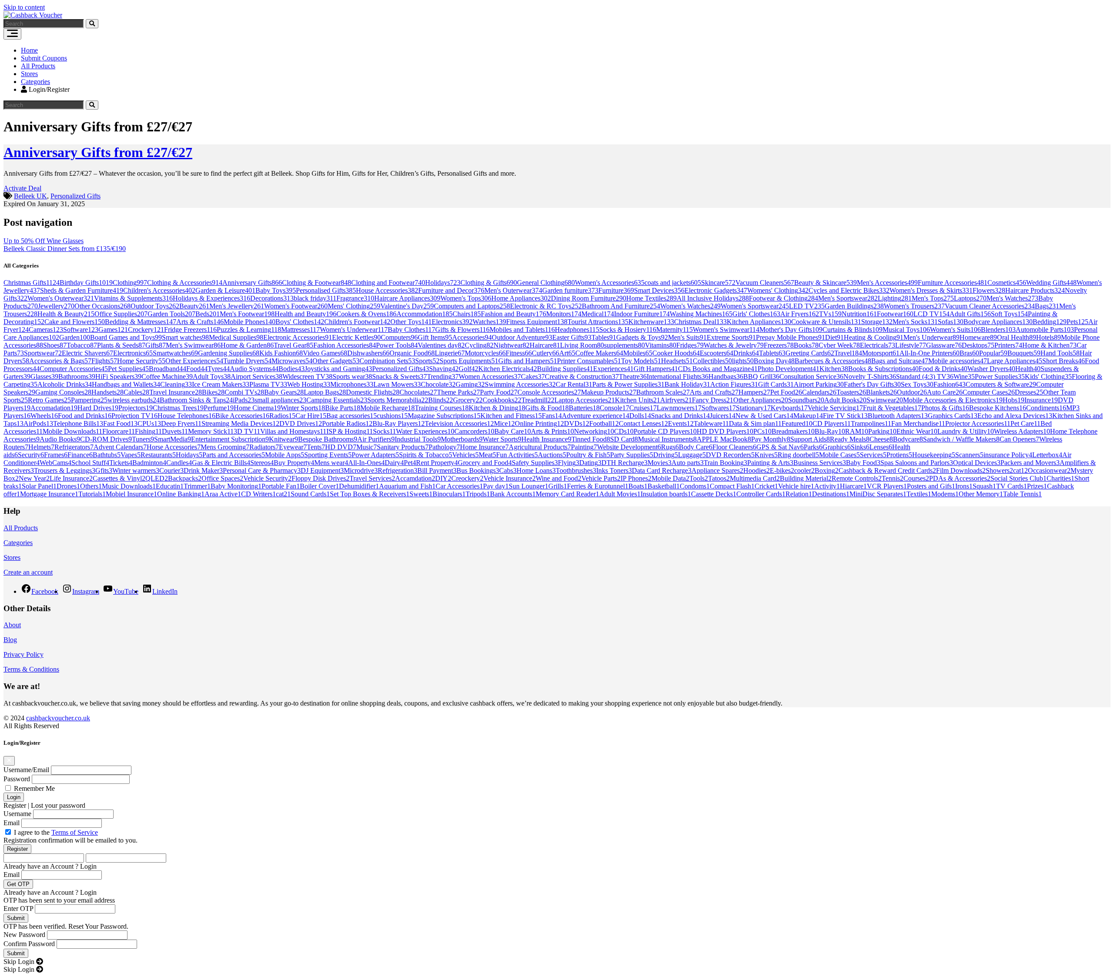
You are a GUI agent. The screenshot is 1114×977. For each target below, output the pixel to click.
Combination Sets (387, 361)
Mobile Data (670, 478)
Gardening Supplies (228, 353)
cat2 (283, 494)
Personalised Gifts (326, 290)
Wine (964, 376)
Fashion (949, 384)
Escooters (716, 353)
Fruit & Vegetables (892, 408)
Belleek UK (30, 196)
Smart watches (185, 337)
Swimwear (884, 400)
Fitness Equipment (536, 321)
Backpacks (184, 478)
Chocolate (438, 384)
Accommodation (424, 314)
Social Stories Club (1018, 478)
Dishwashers (368, 353)
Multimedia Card (755, 478)
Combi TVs (244, 392)
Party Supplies (631, 454)
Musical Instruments (667, 439)
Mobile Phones (249, 321)
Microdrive (361, 470)
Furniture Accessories (952, 282)
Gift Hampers (656, 368)
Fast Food (120, 423)
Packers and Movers (1030, 462)
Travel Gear (293, 345)
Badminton (149, 462)
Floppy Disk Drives (320, 478)
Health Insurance (546, 439)
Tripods (478, 494)
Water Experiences (425, 431)
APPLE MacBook (724, 439)
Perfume (219, 408)
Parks (813, 447)
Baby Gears (284, 392)
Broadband (167, 368)
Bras (969, 353)
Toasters (851, 392)
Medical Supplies (236, 337)
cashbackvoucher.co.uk (58, 718)
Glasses (44, 376)
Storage (877, 321)
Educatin (170, 486)
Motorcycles (485, 353)
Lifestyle (910, 345)
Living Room (582, 345)
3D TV (247, 431)
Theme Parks (458, 392)
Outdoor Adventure (522, 337)
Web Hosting (308, 384)
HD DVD (340, 447)
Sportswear (43, 353)
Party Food (498, 392)
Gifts (155, 345)
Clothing (130, 282)
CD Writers (258, 494)
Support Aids (810, 439)
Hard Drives (97, 408)
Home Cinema (257, 408)
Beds (207, 314)
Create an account (28, 572)
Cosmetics (1006, 282)
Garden (74, 337)
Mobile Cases (839, 454)
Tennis (892, 478)
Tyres (219, 368)
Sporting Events (328, 454)
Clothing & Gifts (488, 282)
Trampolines (871, 423)
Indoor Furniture (642, 314)
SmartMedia (172, 439)
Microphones (351, 384)
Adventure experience (595, 415)
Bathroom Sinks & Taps (196, 400)
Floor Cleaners (734, 447)
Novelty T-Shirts (869, 376)
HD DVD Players (725, 431)
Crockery (146, 329)
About (12, 625)
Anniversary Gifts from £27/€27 (97, 152)
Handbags (725, 376)
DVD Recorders (730, 454)
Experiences (613, 368)
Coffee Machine (167, 376)
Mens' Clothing (354, 306)
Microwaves (292, 361)
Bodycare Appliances (998, 321)
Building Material (806, 478)
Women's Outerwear (60, 298)
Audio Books (60, 439)
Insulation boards (666, 494)
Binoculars (449, 494)
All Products (38, 66)
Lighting (895, 298)
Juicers (722, 415)
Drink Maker (203, 470)
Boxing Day (774, 361)
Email (11, 822)
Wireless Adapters (1022, 431)
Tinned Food (590, 439)
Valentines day (441, 345)
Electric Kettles (356, 337)
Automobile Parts (1045, 329)
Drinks (746, 353)
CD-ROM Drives (106, 439)
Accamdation (415, 478)
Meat (487, 454)
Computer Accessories (74, 368)
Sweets (421, 494)
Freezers (779, 345)
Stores (29, 73)
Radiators (264, 447)
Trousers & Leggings (64, 470)
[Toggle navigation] (12, 34)
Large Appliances (1014, 361)
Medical (597, 314)
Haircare (545, 345)
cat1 (1020, 470)
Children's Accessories (159, 290)
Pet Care (1025, 423)
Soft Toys (1009, 314)
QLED (156, 478)
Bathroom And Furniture (621, 306)
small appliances (280, 400)
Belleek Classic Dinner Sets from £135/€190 (64, 248)
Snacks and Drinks (680, 415)
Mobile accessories (957, 361)
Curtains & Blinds (852, 329)
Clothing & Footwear (316, 282)
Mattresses (300, 329)
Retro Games (49, 400)
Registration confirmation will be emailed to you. (70, 840)
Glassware (944, 345)
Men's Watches (1012, 298)
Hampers (754, 392)
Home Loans (536, 470)
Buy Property (294, 462)
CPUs (149, 423)
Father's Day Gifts (872, 384)
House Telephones (186, 415)
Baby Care (512, 431)
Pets (1077, 321)
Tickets (120, 462)
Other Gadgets (335, 361)
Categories (35, 81)
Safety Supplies (535, 462)
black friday (315, 298)
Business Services (819, 462)
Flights (104, 361)
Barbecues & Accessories (833, 361)
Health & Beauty (65, 314)
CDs (624, 431)
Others (91, 486)
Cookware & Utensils (826, 321)
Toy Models (641, 361)
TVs (830, 314)
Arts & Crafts (200, 321)
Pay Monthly (770, 439)
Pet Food (786, 392)
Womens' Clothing (778, 290)
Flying (568, 462)
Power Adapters (375, 454)
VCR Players (887, 486)
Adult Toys (212, 376)
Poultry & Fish (588, 454)
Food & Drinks (943, 368)
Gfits (103, 470)
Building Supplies (565, 368)
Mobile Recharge (387, 408)
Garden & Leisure (225, 290)
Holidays (442, 282)
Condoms (695, 486)
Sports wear (352, 376)
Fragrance (355, 298)
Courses (916, 478)
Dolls (640, 415)
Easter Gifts (571, 337)
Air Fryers (799, 314)
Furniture (616, 290)
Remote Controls (857, 478)
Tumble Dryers (247, 361)
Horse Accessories (174, 447)
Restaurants (158, 454)
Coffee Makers (599, 353)
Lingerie (450, 353)
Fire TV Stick (845, 415)
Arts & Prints (552, 431)
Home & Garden (247, 345)
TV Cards (1011, 486)
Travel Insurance (175, 392)
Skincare (718, 282)
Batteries (584, 408)
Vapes (131, 454)
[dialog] (557, 856)
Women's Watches (690, 306)
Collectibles (712, 361)
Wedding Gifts (1051, 282)
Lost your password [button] (58, 805)
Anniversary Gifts (252, 282)
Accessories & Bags (60, 361)
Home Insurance (484, 447)
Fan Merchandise (918, 423)
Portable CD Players (665, 431)
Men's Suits (687, 337)
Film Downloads (961, 470)
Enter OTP (18, 908)
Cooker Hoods (676, 353)
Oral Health (1016, 337)
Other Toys (411, 321)
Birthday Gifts (86, 282)
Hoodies (756, 470)
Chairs (467, 314)
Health (1027, 368)
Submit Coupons (44, 58)
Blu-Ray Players (398, 423)
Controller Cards (760, 494)
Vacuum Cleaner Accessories (990, 306)
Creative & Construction (582, 376)
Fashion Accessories (344, 345)
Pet (410, 462)
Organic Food (412, 353)
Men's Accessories (887, 282)
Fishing (148, 431)
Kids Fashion (281, 353)
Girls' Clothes (756, 314)
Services (873, 454)
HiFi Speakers (118, 376)
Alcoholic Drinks (64, 384)
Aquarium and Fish (407, 486)
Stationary (753, 408)
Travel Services (372, 478)
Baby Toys (275, 290)
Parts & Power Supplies (628, 384)
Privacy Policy (23, 654)
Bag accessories (351, 415)
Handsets (107, 392)
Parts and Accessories (233, 454)
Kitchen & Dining (497, 408)
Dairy (394, 462)
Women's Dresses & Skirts (931, 290)
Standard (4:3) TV (924, 376)
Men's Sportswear (848, 298)
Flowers (989, 290)
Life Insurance (71, 478)
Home (29, 50)
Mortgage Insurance (49, 494)
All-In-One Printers (929, 353)
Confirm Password (29, 943)
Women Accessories (490, 376)
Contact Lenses (643, 423)
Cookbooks (502, 400)
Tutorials (92, 494)
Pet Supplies (128, 368)
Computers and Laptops (472, 306)
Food (197, 368)
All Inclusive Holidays (713, 298)
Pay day (496, 486)
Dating (590, 462)
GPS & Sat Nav (780, 447)
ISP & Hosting (349, 431)
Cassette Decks (713, 494)
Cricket (766, 486)
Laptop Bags (325, 392)
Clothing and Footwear (388, 282)
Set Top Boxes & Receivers (369, 494)
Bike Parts (342, 408)
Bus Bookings (477, 470)
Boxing (827, 470)
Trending (443, 376)
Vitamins (660, 345)
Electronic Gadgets (716, 290)
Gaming (470, 384)
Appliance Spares (717, 470)
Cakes (533, 376)
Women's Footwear (296, 306)
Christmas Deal (700, 321)
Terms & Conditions (31, 669)
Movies (659, 462)
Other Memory (981, 494)
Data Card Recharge (661, 470)
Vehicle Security (267, 478)
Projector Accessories (977, 423)
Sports (427, 361)
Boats (638, 486)
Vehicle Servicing (835, 408)
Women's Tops (465, 298)
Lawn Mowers (397, 384)
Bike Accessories (242, 415)
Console (614, 408)
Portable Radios (347, 423)
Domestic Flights (372, 392)
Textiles (918, 494)
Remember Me (34, 788)
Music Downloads (129, 486)
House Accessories (387, 290)
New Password (24, 934)
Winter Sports (303, 408)
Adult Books (845, 400)
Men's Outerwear (513, 290)
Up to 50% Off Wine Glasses (43, 240)
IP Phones (636, 478)
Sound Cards (310, 494)
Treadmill (537, 400)
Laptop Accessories (584, 400)
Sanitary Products (403, 447)
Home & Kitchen (1049, 345)
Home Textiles (651, 298)
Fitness (519, 353)
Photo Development (788, 368)
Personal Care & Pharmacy (262, 470)
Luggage (692, 454)
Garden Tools (171, 314)
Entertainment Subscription (230, 439)
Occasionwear (1049, 470)
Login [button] (88, 866)
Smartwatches (175, 353)
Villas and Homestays (293, 431)
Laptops (970, 298)
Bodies (291, 368)
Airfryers (676, 400)
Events (681, 423)
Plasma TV (268, 384)
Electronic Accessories (297, 337)
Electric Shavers (87, 353)
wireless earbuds (133, 400)
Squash (984, 486)
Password (16, 779)
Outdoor (912, 392)
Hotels (1048, 337)
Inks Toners (614, 470)
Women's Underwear (354, 329)
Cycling (479, 345)
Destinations (830, 494)
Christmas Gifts (31, 282)
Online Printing (539, 423)
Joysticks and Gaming (338, 368)
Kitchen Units (637, 400)
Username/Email (26, 769)
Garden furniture (570, 290)
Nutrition (859, 314)
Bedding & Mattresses (140, 321)
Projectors (135, 408)
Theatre (633, 376)
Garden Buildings (854, 306)
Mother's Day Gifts (790, 329)
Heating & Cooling (873, 337)
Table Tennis (1022, 494)
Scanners (969, 454)
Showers (999, 470)
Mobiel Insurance (131, 494)
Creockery (467, 478)
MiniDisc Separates (877, 494)
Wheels (44, 415)
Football (604, 423)
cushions (392, 415)
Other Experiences (194, 361)
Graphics (836, 447)
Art (567, 353)
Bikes (213, 392)
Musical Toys (906, 329)
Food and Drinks (84, 415)
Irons (964, 486)
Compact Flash (732, 486)
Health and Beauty (305, 314)
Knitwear (283, 439)
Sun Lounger (528, 486)
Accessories (472, 337)
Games (113, 329)
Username (17, 813)
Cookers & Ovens (366, 314)
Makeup (808, 415)
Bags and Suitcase (899, 361)
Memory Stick (211, 431)
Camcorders (474, 431)
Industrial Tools (418, 439)
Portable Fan (281, 486)
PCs (762, 431)
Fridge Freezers (190, 329)
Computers (399, 337)
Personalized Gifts (75, 196)
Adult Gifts (970, 314)
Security (31, 454)
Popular (993, 353)
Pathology (444, 447)
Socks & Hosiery (627, 329)
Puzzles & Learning (249, 329)
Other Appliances (760, 400)
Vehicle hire (796, 486)
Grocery (468, 400)
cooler (804, 470)
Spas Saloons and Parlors (916, 462)
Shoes (55, 345)
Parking (882, 431)
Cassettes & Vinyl (119, 478)
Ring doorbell (798, 454)
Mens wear (331, 462)
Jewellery (56, 306)
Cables (136, 392)
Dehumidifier (359, 486)
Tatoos (719, 478)
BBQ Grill (761, 376)
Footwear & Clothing (783, 298)
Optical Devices (976, 462)
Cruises (643, 408)
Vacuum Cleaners (764, 282)
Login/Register (48, 89)
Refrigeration (397, 470)
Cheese (881, 439)
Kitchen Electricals (507, 368)
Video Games (325, 353)
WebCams (55, 462)
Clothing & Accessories (184, 282)
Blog (10, 639)
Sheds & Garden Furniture (81, 290)
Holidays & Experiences (211, 298)
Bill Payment (436, 470)
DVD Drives (300, 423)
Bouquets (1023, 353)
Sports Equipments (469, 361)
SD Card (624, 439)
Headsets (677, 361)
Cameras (46, 329)
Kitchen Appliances (759, 321)
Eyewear (293, 447)
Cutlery (545, 353)
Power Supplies (1000, 376)
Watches (489, 321)
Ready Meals (849, 439)
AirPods (38, 423)
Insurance (1041, 400)
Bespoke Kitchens (997, 408)
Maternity (674, 329)
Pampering (89, 400)
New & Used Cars (764, 415)
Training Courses (442, 408)
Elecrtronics (133, 353)
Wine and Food (558, 478)
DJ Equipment (322, 470)
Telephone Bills (78, 423)
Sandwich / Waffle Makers (961, 439)
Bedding (1050, 321)
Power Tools (397, 345)
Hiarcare (853, 486)
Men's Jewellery (236, 306)
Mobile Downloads (72, 431)
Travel (848, 353)
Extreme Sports (731, 337)
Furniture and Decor (451, 290)
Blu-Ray (830, 431)
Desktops (978, 345)
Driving (665, 454)
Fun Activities (517, 454)
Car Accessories (459, 486)
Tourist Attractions (597, 321)
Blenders (998, 329)
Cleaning (176, 384)
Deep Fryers (181, 423)
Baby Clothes (411, 329)
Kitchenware (651, 321)
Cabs (508, 470)
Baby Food (863, 462)
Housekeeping (933, 454)
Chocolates (418, 392)
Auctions (552, 454)
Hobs (1013, 400)
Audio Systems (254, 368)
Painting (584, 447)
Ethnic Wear (916, 431)
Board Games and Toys (126, 337)
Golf (468, 368)
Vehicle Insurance (509, 478)
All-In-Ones (366, 462)
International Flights (677, 376)
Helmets (41, 447)
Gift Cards (776, 384)
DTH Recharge (624, 462)
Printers (1008, 345)
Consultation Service (811, 376)
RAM (856, 431)
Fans (552, 415)
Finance (80, 454)
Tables (603, 337)
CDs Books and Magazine (718, 368)
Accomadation (53, 408)
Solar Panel (39, 486)
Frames (55, 454)
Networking (594, 431)
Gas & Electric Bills (221, 462)
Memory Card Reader (567, 494)
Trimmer (197, 486)
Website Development (629, 447)
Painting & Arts (770, 462)
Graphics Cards (952, 415)
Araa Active (223, 494)
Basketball (664, 486)
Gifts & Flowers (462, 329)
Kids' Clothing (1048, 376)
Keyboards (789, 408)
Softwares (718, 408)
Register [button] (14, 805)
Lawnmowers (679, 408)
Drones (68, 486)
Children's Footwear (357, 321)
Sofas (950, 321)
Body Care (695, 447)
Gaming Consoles (63, 392)
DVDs (576, 423)
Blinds (440, 400)
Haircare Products (1035, 290)
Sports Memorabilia (397, 400)
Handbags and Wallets (126, 384)
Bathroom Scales (663, 392)
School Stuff (90, 462)
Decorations (272, 298)
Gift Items (435, 337)
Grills (557, 486)
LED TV (807, 306)
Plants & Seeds (121, 345)
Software (80, 329)
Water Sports (502, 439)
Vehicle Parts (601, 478)
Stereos (262, 462)
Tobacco (82, 345)
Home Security (141, 361)
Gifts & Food (547, 408)
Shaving (444, 368)
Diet (834, 337)
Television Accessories (459, 423)
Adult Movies (620, 494)
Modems (945, 494)
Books (806, 345)
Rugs (670, 447)
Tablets (772, 353)
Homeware (978, 337)
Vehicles (465, 454)
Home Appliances (521, 298)
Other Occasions (102, 306)
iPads (244, 400)
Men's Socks (915, 321)
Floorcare (118, 431)
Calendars (819, 392)
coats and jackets (672, 282)
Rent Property (437, 462)
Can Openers (1019, 439)
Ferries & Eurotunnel (597, 486)
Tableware (711, 423)
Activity (827, 486)
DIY (443, 478)
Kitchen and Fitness (511, 415)
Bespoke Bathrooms (327, 439)
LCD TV (931, 314)
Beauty (194, 306)
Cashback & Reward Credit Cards (887, 470)
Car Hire (310, 415)
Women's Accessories (609, 282)
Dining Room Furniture (588, 298)
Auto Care (945, 392)
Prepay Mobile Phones (790, 337)
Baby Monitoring (236, 486)
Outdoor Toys (155, 306)
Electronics (452, 321)
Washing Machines (701, 314)
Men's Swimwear (193, 345)
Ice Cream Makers (220, 384)
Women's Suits (955, 329)
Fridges (690, 345)
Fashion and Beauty (513, 314)
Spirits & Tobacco (425, 454)
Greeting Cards (809, 353)
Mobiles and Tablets (522, 329)
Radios (282, 415)
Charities (1060, 478)
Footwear (895, 314)
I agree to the (56, 832)
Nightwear (511, 345)
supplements (624, 345)
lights (743, 361)
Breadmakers (793, 431)
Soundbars (806, 400)
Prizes (1037, 486)
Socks (384, 431)
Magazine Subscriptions (444, 415)
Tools (698, 478)
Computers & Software (1001, 384)
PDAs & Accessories (959, 478)
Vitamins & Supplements (133, 298)
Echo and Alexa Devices (1014, 415)
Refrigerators (74, 447)
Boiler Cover (319, 486)
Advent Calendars (120, 447)
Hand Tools (1060, 353)
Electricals (877, 345)
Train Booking (725, 462)
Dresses (1029, 392)
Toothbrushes (576, 470)
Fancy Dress (712, 400)
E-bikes (782, 470)
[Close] (9, 761)
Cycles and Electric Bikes (849, 290)
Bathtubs (107, 454)
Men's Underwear (931, 337)
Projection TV (134, 415)
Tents (316, 447)
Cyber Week (839, 345)
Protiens (899, 454)
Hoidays (189, 454)
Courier (171, 470)
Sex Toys (917, 384)
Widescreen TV (307, 376)
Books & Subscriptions (883, 368)
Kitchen (833, 368)
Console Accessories (549, 392)
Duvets (175, 431)
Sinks (860, 447)
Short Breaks (1063, 361)
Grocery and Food (485, 462)
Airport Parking (819, 384)
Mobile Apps (284, 454)
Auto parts (687, 462)
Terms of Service (74, 832)
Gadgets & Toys (642, 337)
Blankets (881, 392)
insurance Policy (1007, 454)
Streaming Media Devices (240, 423)
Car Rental (574, 384)
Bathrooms (76, 376)
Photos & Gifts (945, 408)
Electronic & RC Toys (546, 306)
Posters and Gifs (931, 486)
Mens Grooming (225, 447)
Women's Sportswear (755, 306)
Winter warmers (135, 470)
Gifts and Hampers (527, 361)
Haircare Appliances (407, 298)
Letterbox (1047, 454)
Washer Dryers (991, 368)
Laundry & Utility (965, 431)
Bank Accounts (513, 494)
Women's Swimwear (726, 329)
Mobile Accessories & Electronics (953, 400)
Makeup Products (608, 392)
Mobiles (637, 353)
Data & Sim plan (755, 423)
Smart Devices (659, 290)
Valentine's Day (407, 306)
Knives (766, 454)
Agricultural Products (540, 447)
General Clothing (546, 282)
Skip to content (24, 7)
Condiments (1046, 408)
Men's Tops (933, 298)
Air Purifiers (376, 439)
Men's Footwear (247, 314)
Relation (798, 494)
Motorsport (880, 353)
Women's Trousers (914, 306)
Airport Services (256, 376)
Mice (504, 423)
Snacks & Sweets (399, 376)
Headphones (577, 329)
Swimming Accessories (520, 384)
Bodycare (908, 439)
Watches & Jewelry (734, 345)
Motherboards (462, 439)
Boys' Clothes (299, 321)
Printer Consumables (589, 361)
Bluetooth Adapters (898, 415)
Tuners (143, 439)
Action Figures (734, 384)
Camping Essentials (336, 400)
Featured (797, 423)
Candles (179, 462)
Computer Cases (989, 392)
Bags (1047, 306)
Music (366, 447)
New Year (34, 478)
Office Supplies (121, 314)
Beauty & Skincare (825, 282)
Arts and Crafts (714, 392)
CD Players (831, 423)
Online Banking (181, 494)
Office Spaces (222, 478)
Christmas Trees (178, 408)
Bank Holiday (687, 384)
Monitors (563, 314)
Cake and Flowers (74, 321)
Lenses (880, 447)
